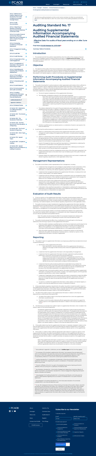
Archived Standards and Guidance (56, 7)
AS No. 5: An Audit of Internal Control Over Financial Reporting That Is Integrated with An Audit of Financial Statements (17, 37)
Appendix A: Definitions (16, 102)
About (31, 408)
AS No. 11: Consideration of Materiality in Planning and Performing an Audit (17, 65)
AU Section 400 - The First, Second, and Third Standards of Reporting (17, 124)
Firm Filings (45, 421)
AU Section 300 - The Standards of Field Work (16, 119)
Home (34, 7)
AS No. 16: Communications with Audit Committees (17, 89)
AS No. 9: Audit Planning (16, 56)
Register (44, 418)
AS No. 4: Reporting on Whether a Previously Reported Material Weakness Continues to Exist (17, 29)
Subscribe (85, 2)
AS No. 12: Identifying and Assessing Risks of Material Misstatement (17, 71)
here (35, 20)
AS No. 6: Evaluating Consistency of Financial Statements (16, 45)
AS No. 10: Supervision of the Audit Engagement (17, 60)
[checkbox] (71, 432)
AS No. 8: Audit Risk (15, 53)
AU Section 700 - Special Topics (16, 138)
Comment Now (46, 411)
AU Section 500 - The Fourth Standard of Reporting (17, 129)
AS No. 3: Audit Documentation (14, 23)
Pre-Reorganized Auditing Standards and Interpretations (46, 9)
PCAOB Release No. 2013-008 (50, 45)
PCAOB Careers (36, 425)
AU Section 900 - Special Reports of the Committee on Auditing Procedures (17, 147)
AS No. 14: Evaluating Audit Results (17, 81)
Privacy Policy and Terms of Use (62, 453)
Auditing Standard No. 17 (16, 99)
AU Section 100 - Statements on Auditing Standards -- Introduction (17, 110)
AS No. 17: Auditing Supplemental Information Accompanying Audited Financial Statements (17, 95)
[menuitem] (48, 4)
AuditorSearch (46, 414)
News (31, 418)
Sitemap (70, 453)
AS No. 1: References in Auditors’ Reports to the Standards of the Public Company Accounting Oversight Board (16, 16)
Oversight (39, 7)
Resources (32, 414)
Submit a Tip (45, 408)
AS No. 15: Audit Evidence (16, 85)
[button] (86, 4)
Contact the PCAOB (35, 421)
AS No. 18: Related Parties (16, 105)
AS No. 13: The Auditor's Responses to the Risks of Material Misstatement (16, 77)
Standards (45, 7)
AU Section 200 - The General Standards (17, 114)
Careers (77, 2)
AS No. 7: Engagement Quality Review (17, 49)
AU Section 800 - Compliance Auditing (17, 142)
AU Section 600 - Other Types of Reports (17, 133)
